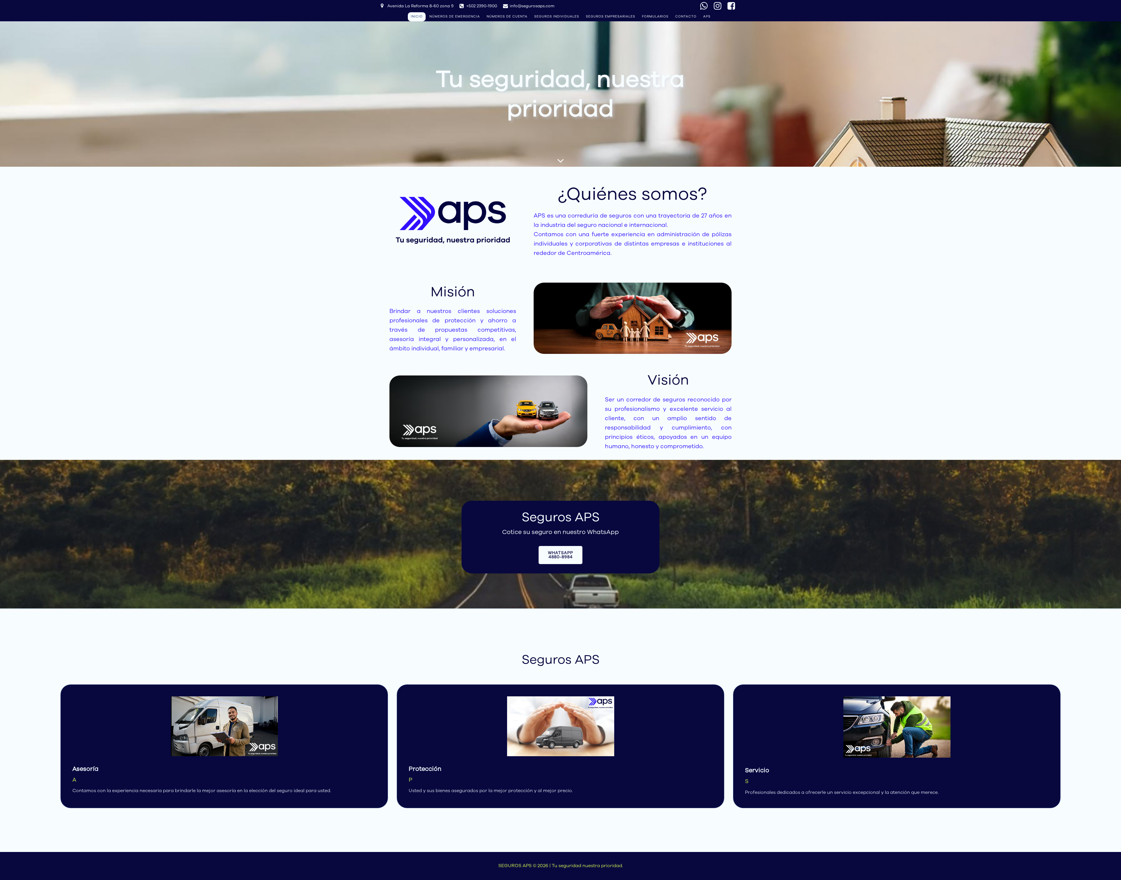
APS (707, 16)
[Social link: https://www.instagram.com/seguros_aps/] (720, 6)
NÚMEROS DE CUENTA (507, 16)
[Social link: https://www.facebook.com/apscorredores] (733, 6)
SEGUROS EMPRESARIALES (610, 16)
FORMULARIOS (655, 16)
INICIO (417, 16)
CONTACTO (686, 16)
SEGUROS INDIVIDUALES (556, 16)
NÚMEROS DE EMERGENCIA (454, 16)
